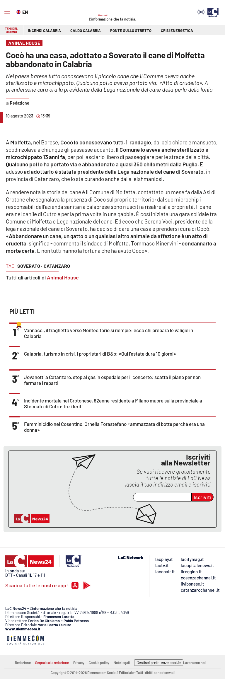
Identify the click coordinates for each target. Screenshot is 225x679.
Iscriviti (203, 497)
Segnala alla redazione (52, 663)
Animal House (63, 277)
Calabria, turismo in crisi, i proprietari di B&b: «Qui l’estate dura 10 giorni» (100, 353)
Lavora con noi (194, 663)
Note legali (122, 663)
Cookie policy (99, 663)
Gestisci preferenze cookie (159, 662)
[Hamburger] (7, 12)
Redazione (23, 663)
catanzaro (57, 266)
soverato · (29, 266)
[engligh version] (19, 11)
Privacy (78, 663)
